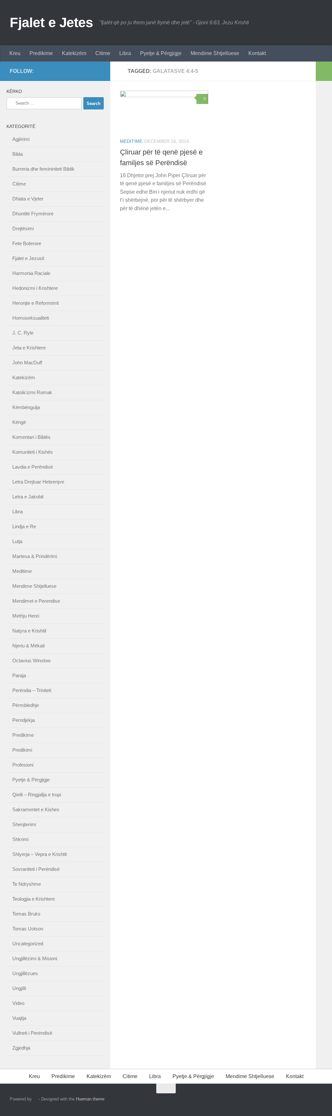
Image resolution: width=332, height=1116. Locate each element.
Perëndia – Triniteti (31, 690)
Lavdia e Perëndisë (32, 467)
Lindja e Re (24, 526)
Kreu (14, 53)
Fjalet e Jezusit (28, 258)
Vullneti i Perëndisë (32, 1033)
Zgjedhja (21, 1048)
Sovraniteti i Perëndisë (36, 869)
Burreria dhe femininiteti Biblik (43, 169)
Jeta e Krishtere (29, 347)
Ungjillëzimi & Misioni (34, 958)
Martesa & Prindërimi (34, 556)
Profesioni (22, 765)
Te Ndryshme (26, 884)
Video (18, 1003)
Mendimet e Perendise (36, 601)
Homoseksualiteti (30, 318)
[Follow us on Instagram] (76, 71)
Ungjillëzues (25, 973)
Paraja (19, 675)
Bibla (17, 154)
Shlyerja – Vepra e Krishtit (39, 854)
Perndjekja (23, 720)
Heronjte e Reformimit (35, 303)
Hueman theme (90, 1099)
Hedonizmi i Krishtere (35, 288)
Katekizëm (74, 53)
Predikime (41, 53)
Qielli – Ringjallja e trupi (36, 794)
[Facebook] (65, 71)
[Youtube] (97, 71)
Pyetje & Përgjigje (161, 53)
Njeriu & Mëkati (28, 645)
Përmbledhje (25, 705)
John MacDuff (27, 362)
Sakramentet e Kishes (35, 809)
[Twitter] (86, 71)
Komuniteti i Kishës (32, 452)
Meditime (131, 141)
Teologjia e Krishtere (33, 899)
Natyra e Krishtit (29, 630)
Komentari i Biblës (31, 437)
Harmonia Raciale (31, 273)
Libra (125, 53)
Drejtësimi (23, 228)
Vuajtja (19, 1018)
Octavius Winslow (31, 660)
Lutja (17, 541)
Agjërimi (21, 139)
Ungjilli (19, 988)
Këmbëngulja (26, 407)
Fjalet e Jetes (51, 22)
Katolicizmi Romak (32, 392)
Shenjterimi (24, 824)
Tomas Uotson (27, 928)
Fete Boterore (26, 243)
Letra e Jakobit (27, 496)
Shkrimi (20, 839)
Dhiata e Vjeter (27, 198)
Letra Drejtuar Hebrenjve (38, 481)
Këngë (19, 422)
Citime (102, 53)
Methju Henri (25, 616)
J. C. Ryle (22, 333)
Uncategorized (27, 943)
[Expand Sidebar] (324, 71)
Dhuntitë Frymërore (32, 213)
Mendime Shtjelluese (215, 53)
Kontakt (257, 53)
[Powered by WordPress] (35, 1099)
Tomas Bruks (26, 914)
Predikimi (22, 750)
